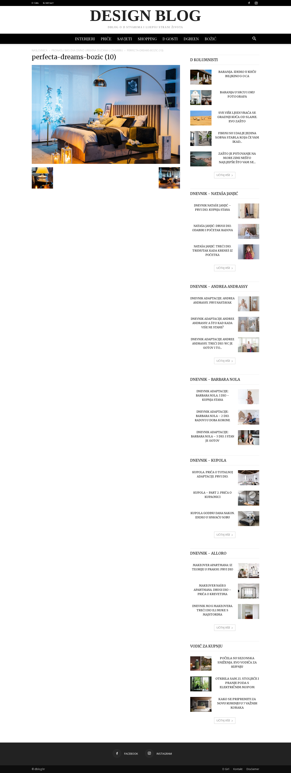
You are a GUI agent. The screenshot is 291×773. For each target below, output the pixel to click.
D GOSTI (170, 38)
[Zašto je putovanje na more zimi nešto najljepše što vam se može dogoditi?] (201, 158)
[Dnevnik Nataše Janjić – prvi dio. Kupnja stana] (248, 210)
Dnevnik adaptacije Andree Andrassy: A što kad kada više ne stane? (212, 323)
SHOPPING (147, 38)
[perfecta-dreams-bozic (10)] (106, 163)
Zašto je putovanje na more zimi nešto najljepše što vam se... (237, 158)
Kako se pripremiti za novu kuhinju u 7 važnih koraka (237, 703)
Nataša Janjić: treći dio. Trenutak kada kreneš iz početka (212, 251)
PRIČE (106, 38)
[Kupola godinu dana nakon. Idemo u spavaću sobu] (248, 518)
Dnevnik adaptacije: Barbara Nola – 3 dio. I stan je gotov (212, 436)
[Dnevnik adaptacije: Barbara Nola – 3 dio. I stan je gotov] (248, 437)
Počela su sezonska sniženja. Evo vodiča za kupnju (237, 662)
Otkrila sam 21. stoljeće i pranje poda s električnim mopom (237, 683)
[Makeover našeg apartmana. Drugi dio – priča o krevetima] (248, 591)
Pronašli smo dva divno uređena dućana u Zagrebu (87, 50)
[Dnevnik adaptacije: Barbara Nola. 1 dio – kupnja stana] (248, 396)
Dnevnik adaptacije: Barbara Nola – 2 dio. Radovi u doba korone (212, 416)
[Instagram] (256, 3)
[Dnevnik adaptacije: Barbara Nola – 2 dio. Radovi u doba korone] (248, 417)
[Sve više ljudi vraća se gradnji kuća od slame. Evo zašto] (201, 118)
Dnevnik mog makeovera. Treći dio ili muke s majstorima (212, 610)
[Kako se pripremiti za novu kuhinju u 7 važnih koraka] (201, 704)
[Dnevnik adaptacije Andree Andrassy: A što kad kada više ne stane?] (248, 324)
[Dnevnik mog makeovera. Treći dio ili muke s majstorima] (248, 611)
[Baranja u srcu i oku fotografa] (201, 97)
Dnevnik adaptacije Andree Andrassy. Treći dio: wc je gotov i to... (212, 343)
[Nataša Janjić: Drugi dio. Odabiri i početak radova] (248, 231)
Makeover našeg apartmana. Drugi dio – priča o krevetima (212, 590)
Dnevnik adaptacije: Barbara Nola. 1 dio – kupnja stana (212, 395)
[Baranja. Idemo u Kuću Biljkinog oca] (201, 77)
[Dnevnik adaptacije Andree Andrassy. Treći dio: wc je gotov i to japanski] (248, 344)
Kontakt (48, 2)
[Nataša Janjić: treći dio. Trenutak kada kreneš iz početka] (248, 251)
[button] (254, 39)
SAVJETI (124, 38)
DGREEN (191, 38)
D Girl (35, 2)
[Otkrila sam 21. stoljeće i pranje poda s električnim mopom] (201, 683)
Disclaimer (252, 769)
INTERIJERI (85, 38)
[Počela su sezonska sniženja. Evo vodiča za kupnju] (201, 663)
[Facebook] (249, 3)
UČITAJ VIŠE (223, 175)
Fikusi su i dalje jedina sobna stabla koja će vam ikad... (237, 137)
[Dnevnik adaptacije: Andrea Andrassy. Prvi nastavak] (248, 303)
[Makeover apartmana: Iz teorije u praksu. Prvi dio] (248, 570)
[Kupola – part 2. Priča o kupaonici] (248, 498)
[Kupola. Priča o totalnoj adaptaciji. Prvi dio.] (248, 477)
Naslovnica (40, 50)
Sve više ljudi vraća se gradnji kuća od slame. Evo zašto (237, 117)
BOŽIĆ (210, 38)
